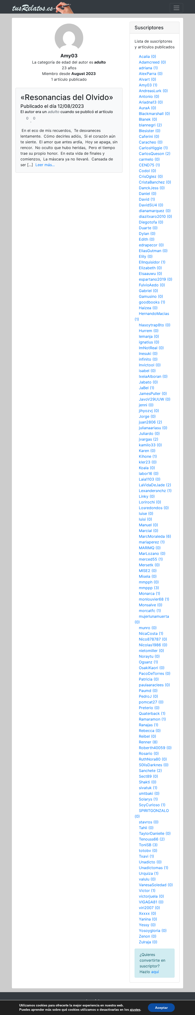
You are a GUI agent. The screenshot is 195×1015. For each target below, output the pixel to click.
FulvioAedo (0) (152, 285)
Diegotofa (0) (151, 222)
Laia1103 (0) (150, 479)
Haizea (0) (148, 307)
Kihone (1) (148, 456)
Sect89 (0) (148, 776)
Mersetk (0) (149, 564)
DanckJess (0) (152, 187)
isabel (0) (147, 370)
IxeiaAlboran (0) (153, 376)
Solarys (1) (148, 799)
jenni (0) (146, 405)
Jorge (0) (147, 416)
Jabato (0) (148, 382)
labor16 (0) (149, 473)
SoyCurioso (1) (152, 804)
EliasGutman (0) (153, 250)
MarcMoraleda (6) (155, 536)
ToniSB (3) (148, 844)
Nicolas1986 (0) (153, 644)
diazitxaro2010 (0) (155, 216)
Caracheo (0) (151, 142)
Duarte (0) (148, 227)
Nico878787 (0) (153, 639)
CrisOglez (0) (151, 176)
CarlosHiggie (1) (153, 147)
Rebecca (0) (150, 730)
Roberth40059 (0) (155, 747)
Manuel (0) (148, 524)
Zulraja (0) (148, 942)
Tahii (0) (146, 827)
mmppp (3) (149, 587)
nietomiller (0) (151, 650)
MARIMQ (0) (150, 547)
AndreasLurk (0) (153, 90)
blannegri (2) (150, 125)
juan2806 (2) (150, 422)
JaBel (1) (146, 387)
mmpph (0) (149, 582)
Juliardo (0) (149, 433)
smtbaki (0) (149, 793)
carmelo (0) (149, 159)
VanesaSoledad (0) (156, 884)
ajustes (135, 1009)
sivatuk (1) (148, 787)
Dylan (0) (147, 233)
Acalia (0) (147, 56)
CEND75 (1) (149, 165)
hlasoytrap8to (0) (155, 325)
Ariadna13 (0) (151, 102)
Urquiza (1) (149, 873)
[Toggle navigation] (176, 8)
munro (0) (148, 627)
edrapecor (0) (151, 245)
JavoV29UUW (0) (155, 399)
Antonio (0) (149, 96)
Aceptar (161, 1008)
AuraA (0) (147, 107)
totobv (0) (148, 850)
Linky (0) (147, 496)
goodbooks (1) (152, 302)
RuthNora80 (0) (153, 759)
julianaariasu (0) (153, 427)
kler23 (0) (148, 462)
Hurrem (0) (149, 330)
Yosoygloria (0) (153, 930)
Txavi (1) (146, 856)
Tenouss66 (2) (152, 839)
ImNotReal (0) (151, 347)
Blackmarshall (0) (154, 113)
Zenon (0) (147, 936)
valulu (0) (147, 879)
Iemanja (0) (149, 336)
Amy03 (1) (148, 85)
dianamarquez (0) (155, 210)
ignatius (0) (149, 342)
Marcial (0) (148, 530)
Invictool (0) (150, 365)
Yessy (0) (147, 924)
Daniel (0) (147, 193)
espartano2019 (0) (155, 279)
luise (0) (146, 513)
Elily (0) (146, 256)
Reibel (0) (147, 736)
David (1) (147, 199)
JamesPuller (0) (153, 393)
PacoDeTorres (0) (155, 673)
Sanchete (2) (150, 770)
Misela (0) (148, 576)
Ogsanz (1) (148, 662)
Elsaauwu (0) (150, 273)
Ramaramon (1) (152, 719)
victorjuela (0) (151, 896)
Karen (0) (147, 450)
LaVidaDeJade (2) (155, 485)
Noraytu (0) (149, 656)
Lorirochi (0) (150, 502)
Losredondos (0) (154, 507)
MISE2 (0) (148, 570)
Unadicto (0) (150, 862)
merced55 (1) (151, 559)
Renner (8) (148, 742)
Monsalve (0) (150, 604)
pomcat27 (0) (151, 702)
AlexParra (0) (151, 73)
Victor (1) (147, 890)
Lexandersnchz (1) (155, 490)
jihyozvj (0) (149, 410)
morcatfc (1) (150, 610)
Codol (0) (147, 170)
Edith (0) (147, 239)
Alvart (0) (147, 79)
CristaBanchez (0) (155, 182)
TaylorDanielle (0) (155, 833)
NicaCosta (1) (151, 633)
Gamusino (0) (151, 296)
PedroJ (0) (148, 696)
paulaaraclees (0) (154, 684)
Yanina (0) (148, 919)
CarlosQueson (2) (155, 153)
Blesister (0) (150, 130)
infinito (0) (148, 359)
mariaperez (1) (152, 542)
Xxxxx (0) (147, 913)
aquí (155, 971)
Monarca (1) (149, 593)
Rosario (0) (149, 753)
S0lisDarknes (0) (154, 764)
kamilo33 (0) (150, 445)
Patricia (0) (149, 679)
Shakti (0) (147, 782)
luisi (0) (145, 519)
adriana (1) (148, 67)
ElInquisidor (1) (152, 262)
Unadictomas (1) (153, 867)
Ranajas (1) (148, 724)
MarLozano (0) (152, 553)
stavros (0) (149, 822)
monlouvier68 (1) (154, 599)
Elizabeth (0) (150, 267)
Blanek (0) (148, 119)
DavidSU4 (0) (151, 205)
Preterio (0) (149, 707)
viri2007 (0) (149, 907)
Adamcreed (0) (152, 62)
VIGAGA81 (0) (151, 902)
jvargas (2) (148, 439)
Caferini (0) (149, 136)
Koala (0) (147, 467)
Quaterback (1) (152, 713)
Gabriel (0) (148, 290)
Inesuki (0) (148, 353)
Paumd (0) (148, 690)
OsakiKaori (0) (152, 667)
